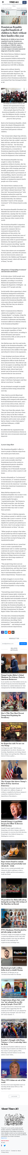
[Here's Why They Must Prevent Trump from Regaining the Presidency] (14, 701)
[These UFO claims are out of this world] (14, 1068)
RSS (4, 1142)
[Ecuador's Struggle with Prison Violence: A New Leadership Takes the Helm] (14, 1028)
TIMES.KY (14, 2)
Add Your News (5, 1140)
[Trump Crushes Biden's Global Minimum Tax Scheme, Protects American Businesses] (14, 663)
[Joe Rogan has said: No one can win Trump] (14, 731)
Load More (14, 1096)
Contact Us (14, 1150)
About (19, 1150)
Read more (4, 1138)
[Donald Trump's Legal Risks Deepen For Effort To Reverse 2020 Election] (14, 810)
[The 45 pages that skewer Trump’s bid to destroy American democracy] (14, 769)
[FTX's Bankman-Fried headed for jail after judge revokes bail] (14, 918)
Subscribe (23, 643)
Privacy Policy (5, 1152)
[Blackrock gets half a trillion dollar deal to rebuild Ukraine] (14, 956)
